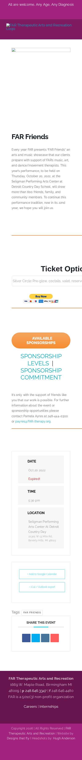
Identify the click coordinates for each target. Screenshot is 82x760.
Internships (49, 706)
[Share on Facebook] (26, 638)
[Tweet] (36, 638)
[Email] (54, 638)
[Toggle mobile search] (66, 33)
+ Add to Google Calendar (42, 574)
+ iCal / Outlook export (42, 587)
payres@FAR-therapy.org (33, 421)
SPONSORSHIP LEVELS (41, 360)
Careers (31, 706)
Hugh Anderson (64, 738)
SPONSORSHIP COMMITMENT (41, 374)
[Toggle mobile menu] (74, 33)
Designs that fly (18, 738)
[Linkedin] (45, 638)
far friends (32, 612)
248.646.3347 (36, 691)
